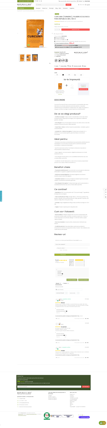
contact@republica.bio (24, 402)
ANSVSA (71, 404)
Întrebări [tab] (65, 283)
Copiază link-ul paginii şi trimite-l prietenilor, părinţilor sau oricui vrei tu (70, 41)
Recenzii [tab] (57, 283)
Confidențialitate (73, 399)
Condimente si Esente (64, 53)
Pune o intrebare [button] (72, 279)
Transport (72, 396)
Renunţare (72, 401)
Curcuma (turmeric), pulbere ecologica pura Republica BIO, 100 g (67, 315)
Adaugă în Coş (83, 89)
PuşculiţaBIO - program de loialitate (77, 406)
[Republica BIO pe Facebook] (35, 1)
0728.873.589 (87, 1)
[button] (59, 34)
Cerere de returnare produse (25, 406)
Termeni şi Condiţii (74, 398)
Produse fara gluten (52, 398)
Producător (56, 52)
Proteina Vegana (51, 396)
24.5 (60, 38)
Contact (80, 1)
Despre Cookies (73, 400)
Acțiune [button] (58, 318)
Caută (68, 4)
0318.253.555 (64, 36)
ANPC (71, 403)
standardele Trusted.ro (22, 415)
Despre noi (72, 394)
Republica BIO (24, 4)
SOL (71, 405)
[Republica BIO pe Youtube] (41, 1)
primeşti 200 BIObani (25, 389)
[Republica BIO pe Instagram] (37, 1)
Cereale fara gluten (52, 399)
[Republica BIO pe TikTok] (39, 1)
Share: (55, 72)
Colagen (50, 395)
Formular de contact (23, 404)
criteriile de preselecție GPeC (32, 414)
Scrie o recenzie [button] (84, 279)
